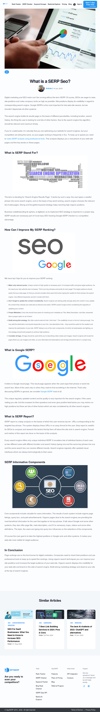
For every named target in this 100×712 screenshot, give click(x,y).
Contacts (70, 678)
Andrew (49, 88)
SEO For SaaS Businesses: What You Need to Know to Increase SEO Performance (18, 635)
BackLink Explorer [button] (54, 4)
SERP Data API (41, 692)
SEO (7, 72)
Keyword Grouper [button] (40, 4)
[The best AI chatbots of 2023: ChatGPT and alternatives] (81, 614)
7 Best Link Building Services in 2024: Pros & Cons (49, 629)
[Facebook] (84, 686)
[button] (74, 4)
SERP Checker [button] (27, 4)
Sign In (79, 4)
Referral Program (57, 686)
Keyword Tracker (42, 682)
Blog (53, 682)
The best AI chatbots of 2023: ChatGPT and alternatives (81, 629)
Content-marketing (18, 623)
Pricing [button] (64, 4)
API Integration (72, 674)
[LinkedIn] (89, 686)
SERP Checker (41, 678)
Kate (71, 635)
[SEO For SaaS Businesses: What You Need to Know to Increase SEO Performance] (19, 614)
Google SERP (46, 391)
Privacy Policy (90, 710)
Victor (10, 644)
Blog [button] (70, 4)
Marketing (11, 625)
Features (54, 674)
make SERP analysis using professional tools (26, 138)
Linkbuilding (47, 623)
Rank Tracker (40, 674)
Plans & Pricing (56, 678)
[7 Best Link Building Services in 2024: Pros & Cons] (50, 614)
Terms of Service (77, 710)
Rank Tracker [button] (16, 4)
